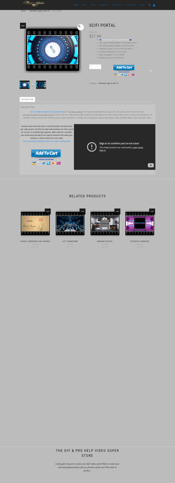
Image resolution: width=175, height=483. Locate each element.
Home (75, 5)
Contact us (117, 5)
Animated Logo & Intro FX (40, 11)
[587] (133, 71)
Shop (84, 5)
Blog (93, 5)
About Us (104, 5)
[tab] (27, 99)
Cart (142, 5)
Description (27, 99)
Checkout (131, 5)
